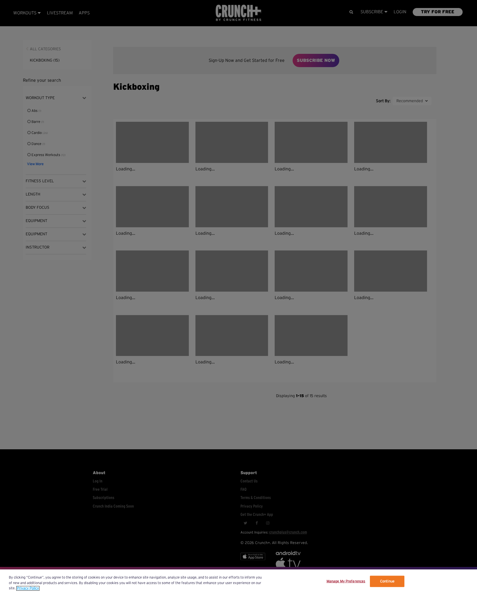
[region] (238, 581)
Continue (387, 581)
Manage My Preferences (346, 581)
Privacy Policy (28, 588)
